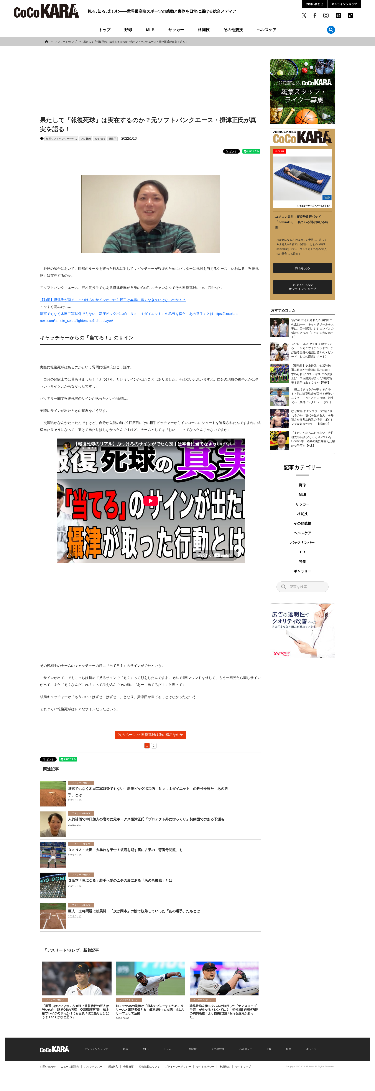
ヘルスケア (266, 30)
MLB (150, 30)
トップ (104, 30)
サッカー (176, 30)
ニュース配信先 (70, 1066)
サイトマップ (243, 1066)
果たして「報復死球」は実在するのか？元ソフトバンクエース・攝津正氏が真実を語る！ (135, 41)
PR (302, 552)
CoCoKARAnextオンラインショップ (302, 287)
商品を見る (302, 268)
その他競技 (233, 30)
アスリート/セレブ (66, 41)
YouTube (99, 138)
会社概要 (128, 1066)
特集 (302, 561)
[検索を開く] (331, 30)
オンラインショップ (344, 4)
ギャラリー (302, 571)
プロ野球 (86, 138)
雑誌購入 (113, 1066)
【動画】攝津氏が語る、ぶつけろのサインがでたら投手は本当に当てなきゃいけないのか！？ (113, 300)
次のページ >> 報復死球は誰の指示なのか (150, 735)
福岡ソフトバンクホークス (61, 138)
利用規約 (225, 1066)
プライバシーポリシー (178, 1066)
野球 (128, 30)
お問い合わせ (314, 4)
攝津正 (112, 138)
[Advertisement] (150, 82)
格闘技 (204, 30)
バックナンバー (302, 542)
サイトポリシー (205, 1066)
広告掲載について (149, 1066)
